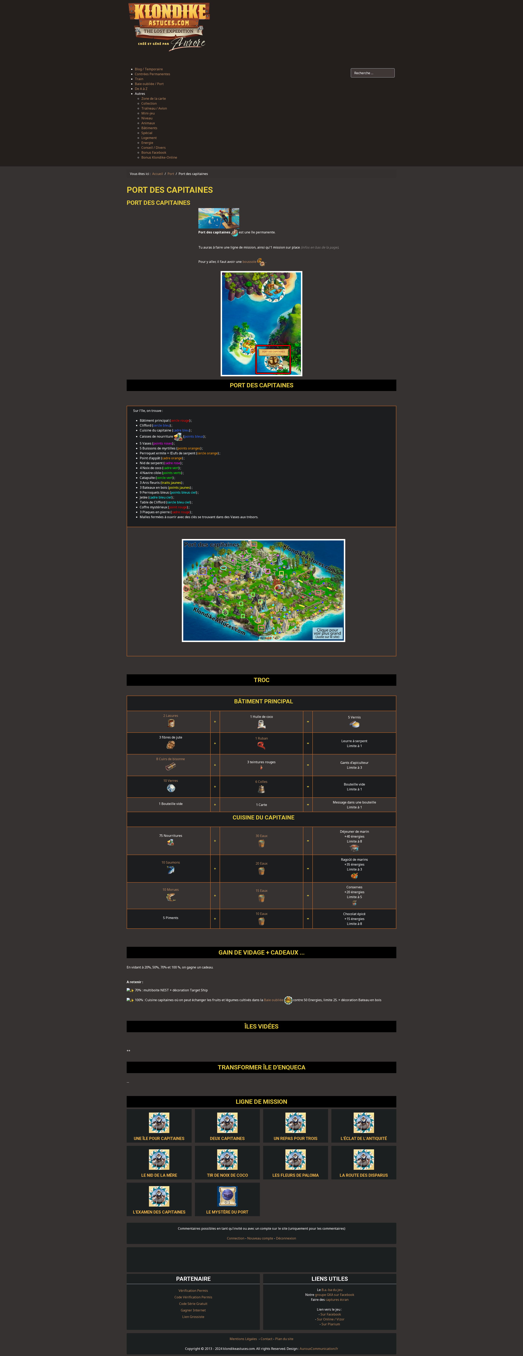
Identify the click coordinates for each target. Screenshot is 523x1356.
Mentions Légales (244, 1339)
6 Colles (261, 781)
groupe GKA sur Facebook (334, 1294)
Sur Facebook (331, 1314)
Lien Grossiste (193, 1317)
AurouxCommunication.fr (319, 1348)
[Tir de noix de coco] (227, 1159)
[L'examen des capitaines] (159, 1196)
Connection (235, 1238)
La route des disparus (364, 1175)
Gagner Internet (193, 1310)
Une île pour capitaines (159, 1138)
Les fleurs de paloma (296, 1175)
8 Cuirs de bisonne (170, 759)
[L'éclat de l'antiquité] (364, 1122)
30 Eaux (261, 836)
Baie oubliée (274, 1000)
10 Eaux (261, 913)
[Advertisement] (305, 31)
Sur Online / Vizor (330, 1319)
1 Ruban (261, 738)
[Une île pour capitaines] (159, 1122)
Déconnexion (286, 1238)
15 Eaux (261, 890)
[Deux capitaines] (227, 1122)
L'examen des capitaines (159, 1212)
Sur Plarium (331, 1324)
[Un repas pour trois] (295, 1122)
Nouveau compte (260, 1238)
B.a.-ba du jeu (332, 1290)
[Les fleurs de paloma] (295, 1159)
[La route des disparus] (364, 1159)
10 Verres (170, 780)
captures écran (337, 1299)
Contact (266, 1339)
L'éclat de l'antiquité (364, 1138)
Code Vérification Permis (193, 1297)
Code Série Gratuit (193, 1303)
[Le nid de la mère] (159, 1159)
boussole (250, 261)
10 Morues (170, 889)
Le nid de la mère (159, 1175)
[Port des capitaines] (263, 590)
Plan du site (284, 1339)
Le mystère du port (227, 1212)
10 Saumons (170, 862)
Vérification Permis (193, 1290)
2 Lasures (170, 715)
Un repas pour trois (295, 1138)
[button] (156, 93)
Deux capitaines (227, 1138)
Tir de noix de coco (227, 1175)
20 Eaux (261, 863)
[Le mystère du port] (227, 1196)
